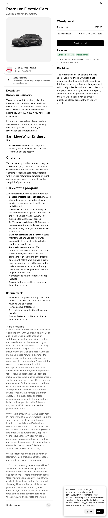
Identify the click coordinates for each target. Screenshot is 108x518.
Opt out (89, 511)
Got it (99, 511)
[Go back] (8, 3)
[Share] (100, 3)
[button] (80, 27)
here (93, 505)
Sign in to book (80, 43)
